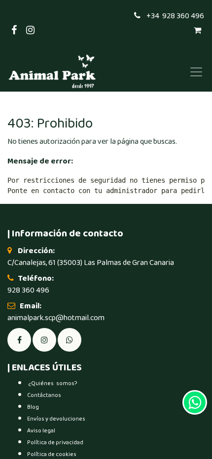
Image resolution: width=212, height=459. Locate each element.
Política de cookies (51, 454)
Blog (33, 407)
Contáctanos (44, 395)
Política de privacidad (55, 442)
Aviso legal (41, 430)
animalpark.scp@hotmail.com (56, 318)
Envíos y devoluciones (56, 419)
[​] (44, 339)
